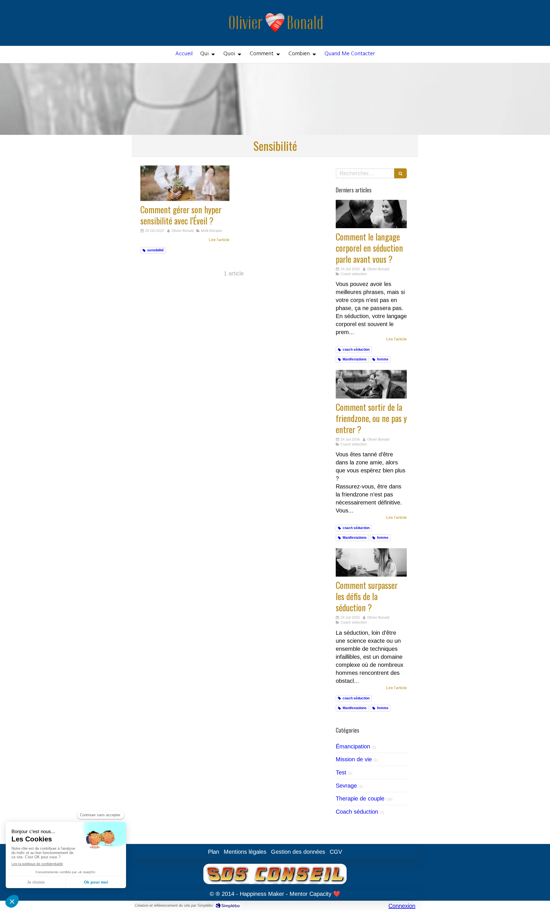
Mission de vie (354, 759)
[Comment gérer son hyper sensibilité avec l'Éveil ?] (184, 183)
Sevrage (346, 785)
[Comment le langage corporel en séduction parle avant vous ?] (371, 214)
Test (341, 772)
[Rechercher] (400, 173)
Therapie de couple (360, 798)
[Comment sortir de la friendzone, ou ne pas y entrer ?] (371, 384)
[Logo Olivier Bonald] (275, 39)
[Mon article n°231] (371, 562)
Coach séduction (357, 812)
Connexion (401, 906)
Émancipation (353, 746)
